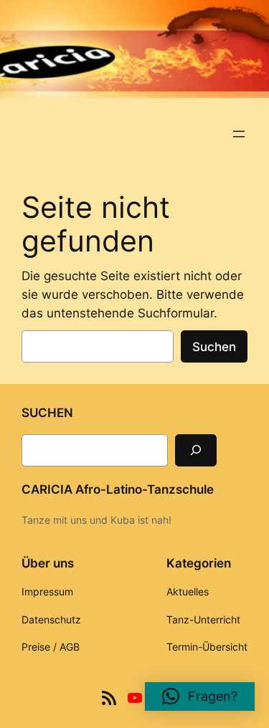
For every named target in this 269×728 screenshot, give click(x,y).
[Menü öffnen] (238, 134)
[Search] (196, 450)
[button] (200, 696)
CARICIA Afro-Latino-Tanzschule (118, 489)
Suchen (214, 347)
